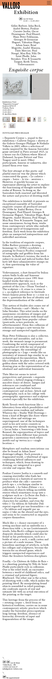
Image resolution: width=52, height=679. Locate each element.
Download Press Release (16, 133)
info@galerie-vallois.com (12, 669)
